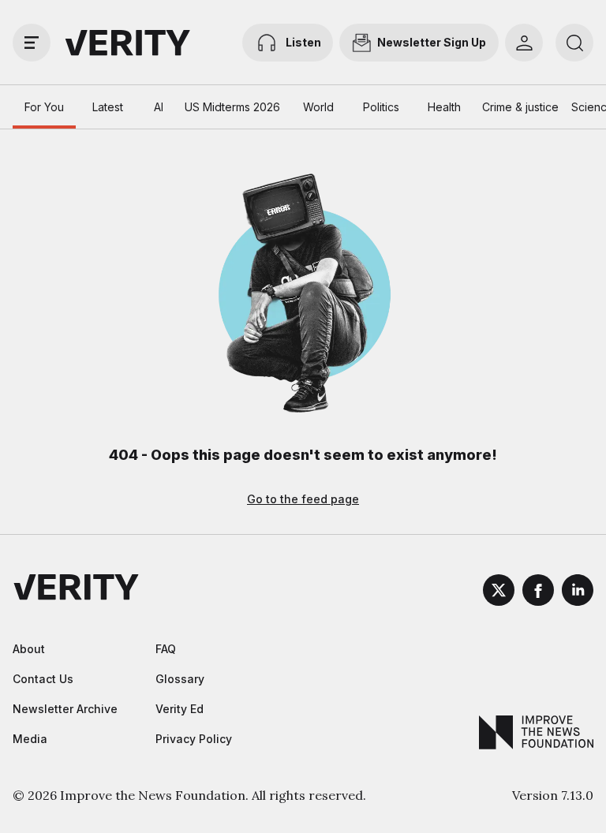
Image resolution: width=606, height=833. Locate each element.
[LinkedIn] (577, 592)
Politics (381, 107)
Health (444, 107)
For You (44, 107)
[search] (574, 43)
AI (158, 107)
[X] (498, 592)
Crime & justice (520, 107)
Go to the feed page (303, 499)
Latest (107, 107)
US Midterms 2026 (232, 107)
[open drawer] (31, 43)
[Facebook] (538, 592)
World (318, 107)
